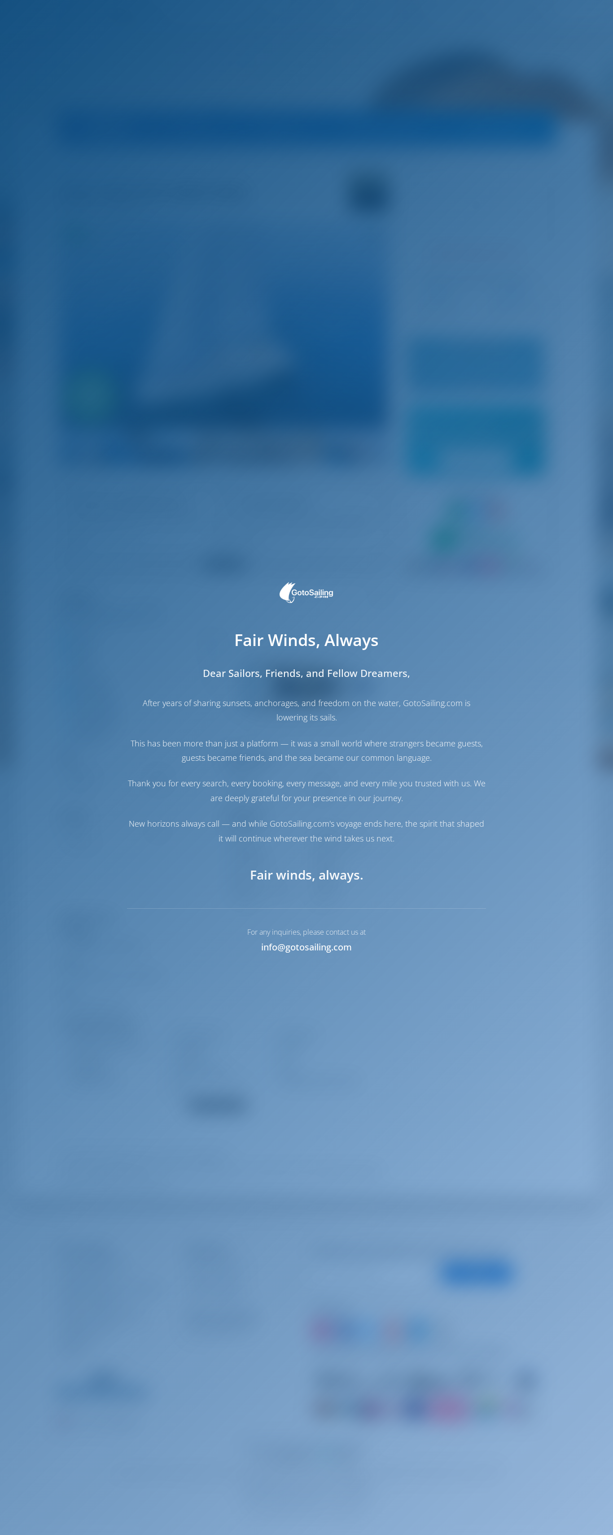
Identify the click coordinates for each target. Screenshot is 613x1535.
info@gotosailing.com (306, 947)
